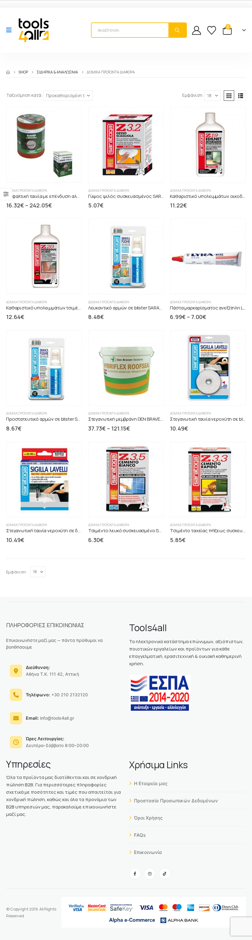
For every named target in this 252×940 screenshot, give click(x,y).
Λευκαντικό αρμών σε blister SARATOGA (130, 308)
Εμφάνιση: (192, 95)
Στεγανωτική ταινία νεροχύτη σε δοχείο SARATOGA (60, 530)
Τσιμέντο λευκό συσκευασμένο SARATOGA (134, 530)
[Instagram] (150, 873)
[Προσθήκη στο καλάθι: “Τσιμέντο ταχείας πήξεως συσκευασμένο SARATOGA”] (212, 506)
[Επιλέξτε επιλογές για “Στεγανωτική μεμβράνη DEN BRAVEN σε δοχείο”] (130, 395)
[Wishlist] (211, 30)
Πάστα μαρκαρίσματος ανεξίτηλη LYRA (210, 308)
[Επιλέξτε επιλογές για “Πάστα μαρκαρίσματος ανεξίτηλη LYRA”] (212, 284)
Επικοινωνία (148, 852)
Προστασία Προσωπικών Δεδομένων (176, 801)
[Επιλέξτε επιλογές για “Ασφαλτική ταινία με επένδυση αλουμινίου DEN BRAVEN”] (48, 172)
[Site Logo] (33, 30)
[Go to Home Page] (8, 72)
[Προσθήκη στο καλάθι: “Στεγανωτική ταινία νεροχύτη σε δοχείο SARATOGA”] (48, 506)
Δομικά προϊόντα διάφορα (26, 190)
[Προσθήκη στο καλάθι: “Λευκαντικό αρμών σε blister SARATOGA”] (130, 284)
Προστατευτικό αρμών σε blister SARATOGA (52, 419)
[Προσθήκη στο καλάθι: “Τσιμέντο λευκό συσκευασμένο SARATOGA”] (130, 506)
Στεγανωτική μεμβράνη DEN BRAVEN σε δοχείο (137, 419)
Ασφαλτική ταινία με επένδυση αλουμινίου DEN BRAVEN (64, 196)
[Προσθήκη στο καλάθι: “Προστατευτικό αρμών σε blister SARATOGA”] (48, 395)
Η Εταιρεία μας (150, 783)
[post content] (44, 145)
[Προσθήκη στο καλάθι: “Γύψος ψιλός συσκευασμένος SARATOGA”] (130, 172)
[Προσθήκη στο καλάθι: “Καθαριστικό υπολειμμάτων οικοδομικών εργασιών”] (212, 172)
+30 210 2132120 (57, 694)
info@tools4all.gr (50, 718)
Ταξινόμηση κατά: (24, 95)
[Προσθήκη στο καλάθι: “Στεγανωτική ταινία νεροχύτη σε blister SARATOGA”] (212, 395)
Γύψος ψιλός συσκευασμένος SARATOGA (132, 196)
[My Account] (196, 30)
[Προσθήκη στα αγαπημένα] (60, 172)
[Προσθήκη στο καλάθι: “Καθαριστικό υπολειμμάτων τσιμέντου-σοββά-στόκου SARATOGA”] (48, 284)
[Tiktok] (165, 873)
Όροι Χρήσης (148, 818)
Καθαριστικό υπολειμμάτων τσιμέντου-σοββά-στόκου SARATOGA (76, 308)
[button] (229, 95)
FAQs (140, 835)
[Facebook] (135, 873)
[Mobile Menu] (11, 30)
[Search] (177, 30)
